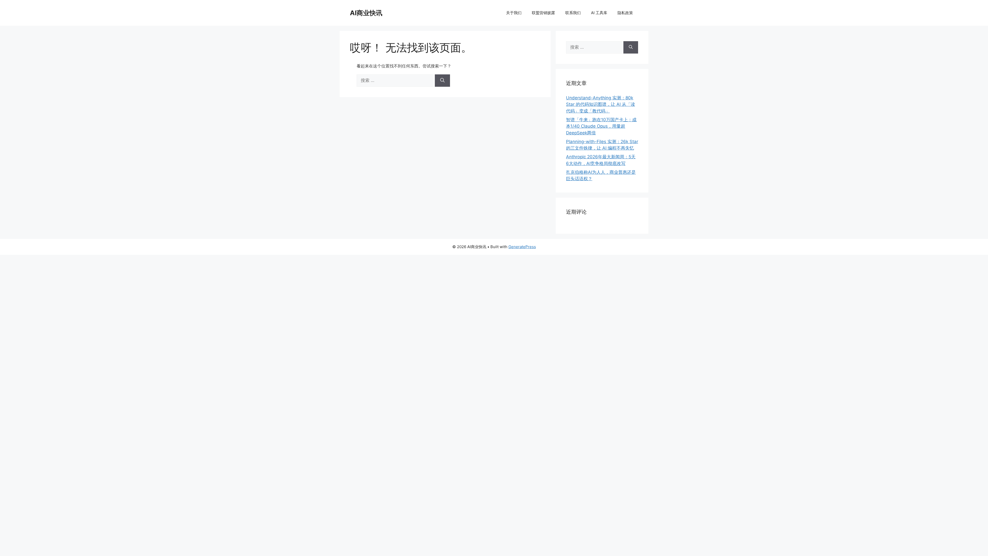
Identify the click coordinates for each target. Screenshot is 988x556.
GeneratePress (522, 246)
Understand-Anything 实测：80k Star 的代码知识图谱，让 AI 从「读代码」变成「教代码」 (600, 104)
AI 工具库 (599, 12)
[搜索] (442, 80)
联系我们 (573, 12)
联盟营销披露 (543, 12)
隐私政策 (625, 12)
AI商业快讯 (366, 13)
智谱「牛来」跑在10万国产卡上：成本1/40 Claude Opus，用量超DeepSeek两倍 (601, 126)
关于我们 (514, 12)
